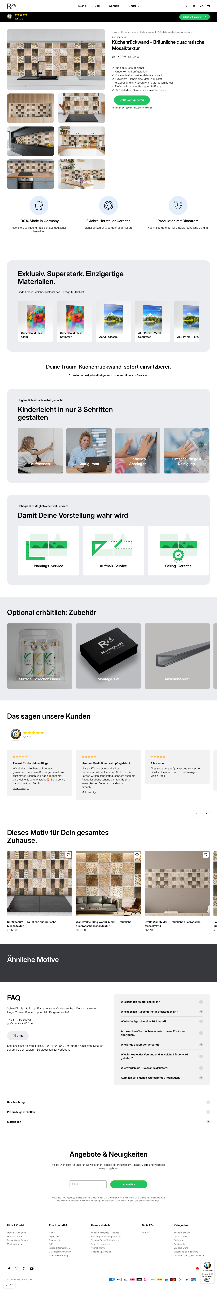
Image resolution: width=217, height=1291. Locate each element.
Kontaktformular (14, 1236)
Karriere (146, 1232)
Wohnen (113, 5)
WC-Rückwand (181, 1248)
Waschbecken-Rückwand (186, 1251)
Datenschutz (55, 1240)
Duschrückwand (181, 1236)
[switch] (207, 1280)
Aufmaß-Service (99, 1248)
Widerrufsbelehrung (58, 1255)
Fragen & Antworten (16, 1232)
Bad (97, 5)
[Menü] (212, 1262)
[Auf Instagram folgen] (17, 1269)
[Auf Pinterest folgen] (24, 1269)
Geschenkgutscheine (101, 1251)
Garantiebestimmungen (60, 1251)
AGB (51, 1244)
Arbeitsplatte (180, 1244)
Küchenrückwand (129, 32)
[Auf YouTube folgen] (32, 1269)
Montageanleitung (15, 1244)
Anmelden (129, 1184)
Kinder (132, 5)
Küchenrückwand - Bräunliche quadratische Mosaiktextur (166, 32)
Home (115, 32)
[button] (39, 789)
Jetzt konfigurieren (132, 99)
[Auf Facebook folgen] (9, 1269)
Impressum (54, 1236)
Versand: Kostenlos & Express (105, 1232)
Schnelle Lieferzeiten (101, 1244)
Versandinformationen (59, 1248)
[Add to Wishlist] (68, 855)
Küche (82, 5)
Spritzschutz (180, 1240)
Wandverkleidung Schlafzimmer (189, 1255)
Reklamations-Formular (18, 1240)
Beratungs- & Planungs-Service (106, 1236)
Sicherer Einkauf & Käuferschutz (106, 1240)
